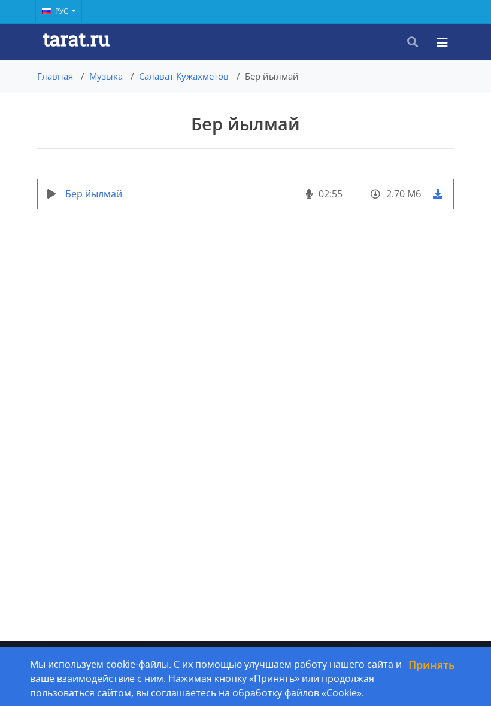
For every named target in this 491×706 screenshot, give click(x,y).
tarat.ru (76, 38)
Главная (55, 76)
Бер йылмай (93, 193)
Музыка (106, 76)
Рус (62, 11)
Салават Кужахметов (184, 76)
